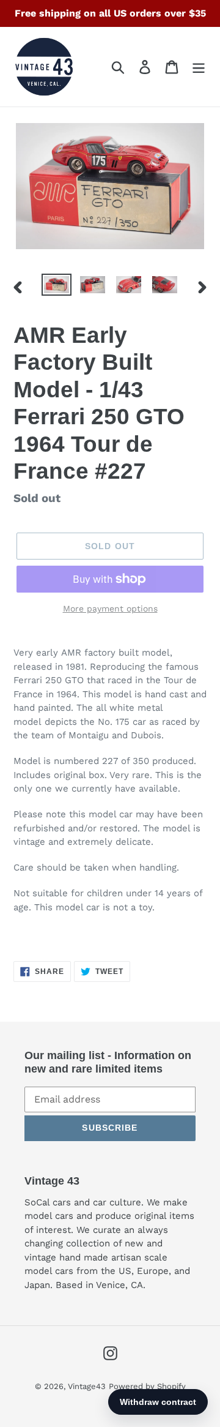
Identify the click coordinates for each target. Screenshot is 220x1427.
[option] (56, 287)
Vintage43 (87, 1386)
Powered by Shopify (147, 1386)
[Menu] (198, 67)
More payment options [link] (110, 608)
